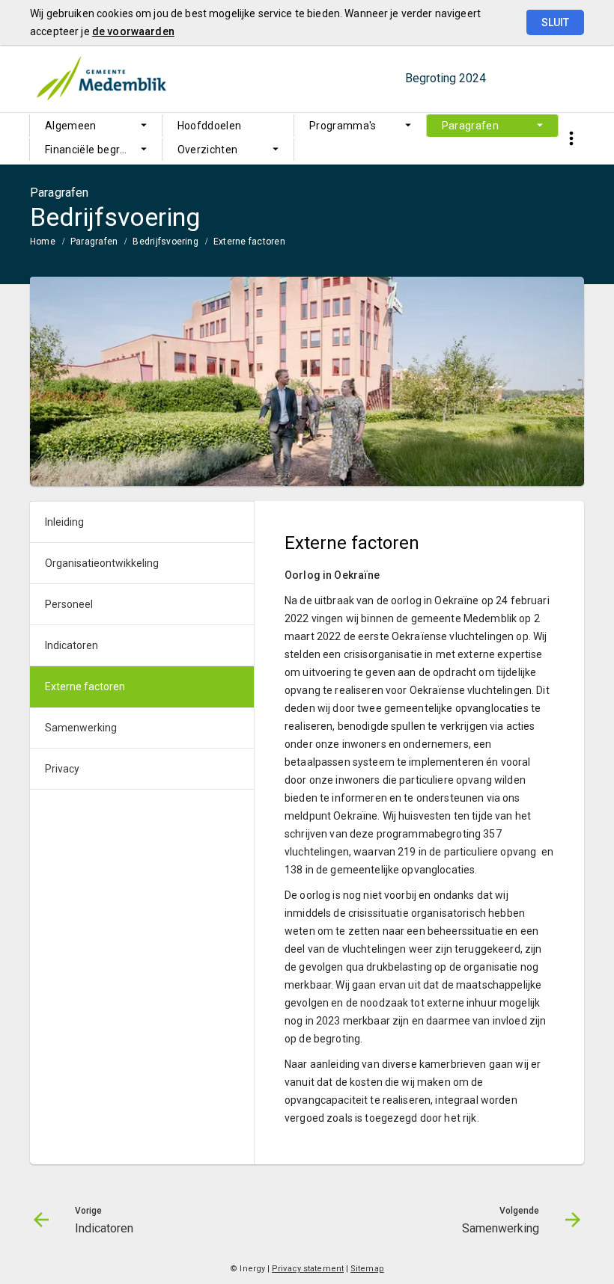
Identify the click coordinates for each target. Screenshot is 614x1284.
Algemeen (71, 126)
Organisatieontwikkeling (102, 563)
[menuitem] (95, 125)
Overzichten (207, 150)
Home (42, 241)
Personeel (69, 604)
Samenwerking (81, 728)
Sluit (555, 22)
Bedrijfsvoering (165, 241)
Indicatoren (71, 645)
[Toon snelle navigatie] (571, 139)
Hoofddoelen (209, 126)
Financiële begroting (95, 150)
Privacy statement (308, 1269)
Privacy (62, 769)
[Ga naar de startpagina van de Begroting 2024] (101, 78)
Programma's (343, 126)
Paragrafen (470, 126)
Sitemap (367, 1269)
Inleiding (64, 522)
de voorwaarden (133, 31)
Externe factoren (249, 241)
